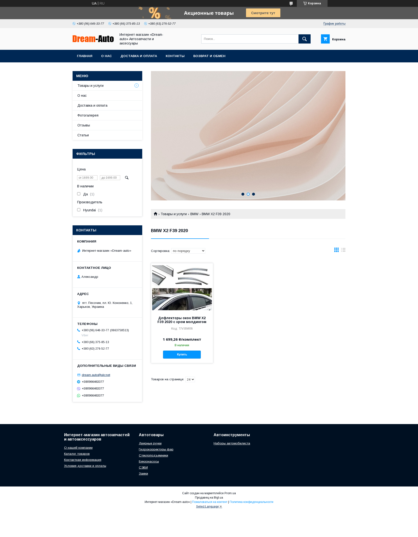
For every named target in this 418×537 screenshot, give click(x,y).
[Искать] (305, 39)
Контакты (175, 56)
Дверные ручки (150, 443)
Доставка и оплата (138, 56)
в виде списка (343, 251)
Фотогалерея (87, 115)
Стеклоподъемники (153, 455)
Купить (182, 354)
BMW (194, 214)
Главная (84, 56)
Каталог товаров (77, 454)
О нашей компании (78, 447)
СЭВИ (143, 467)
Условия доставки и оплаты (85, 466)
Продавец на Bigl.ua (209, 497)
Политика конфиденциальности (251, 502)
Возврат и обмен (209, 56)
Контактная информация (82, 460)
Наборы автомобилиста (232, 443)
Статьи (83, 135)
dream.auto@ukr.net (96, 375)
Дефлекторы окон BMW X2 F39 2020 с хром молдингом (181, 320)
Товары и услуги (174, 214)
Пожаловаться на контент (209, 502)
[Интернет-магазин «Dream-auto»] (93, 41)
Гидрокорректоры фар (156, 449)
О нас (106, 56)
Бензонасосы (149, 461)
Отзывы (83, 125)
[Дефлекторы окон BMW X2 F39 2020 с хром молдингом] (182, 287)
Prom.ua (230, 493)
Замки (143, 473)
